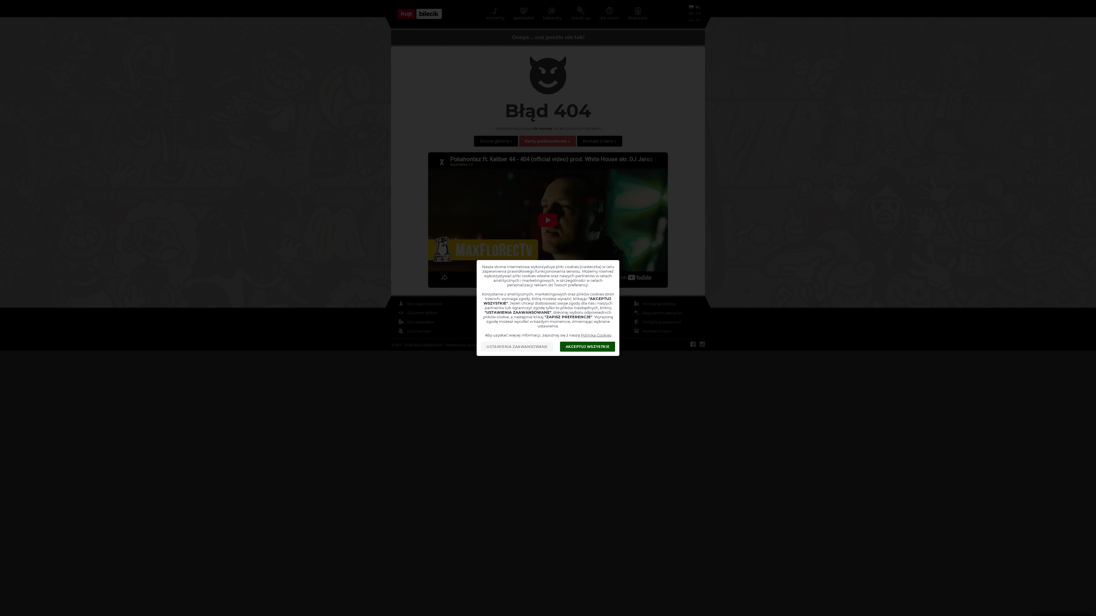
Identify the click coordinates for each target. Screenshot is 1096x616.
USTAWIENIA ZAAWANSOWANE (517, 347)
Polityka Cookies (596, 335)
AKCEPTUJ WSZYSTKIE (588, 347)
